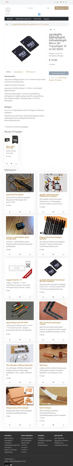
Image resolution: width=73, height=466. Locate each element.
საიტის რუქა (25, 443)
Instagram (24, 447)
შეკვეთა (46, 19)
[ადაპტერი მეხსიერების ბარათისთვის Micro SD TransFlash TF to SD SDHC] (25, 49)
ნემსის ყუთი (44, 365)
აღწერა (8, 72)
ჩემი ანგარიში (59, 438)
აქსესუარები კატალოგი (23, 19)
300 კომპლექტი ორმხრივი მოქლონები (19, 365)
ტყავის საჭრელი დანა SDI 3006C (17, 322)
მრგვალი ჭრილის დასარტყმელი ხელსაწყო (51, 238)
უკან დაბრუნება (26, 440)
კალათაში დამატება (58, 73)
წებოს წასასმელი (45, 408)
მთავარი (10, 19)
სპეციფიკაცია (18, 72)
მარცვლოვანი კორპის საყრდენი (17, 408)
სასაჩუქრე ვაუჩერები (45, 440)
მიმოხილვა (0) (31, 72)
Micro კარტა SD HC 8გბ (10, 147)
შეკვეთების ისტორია (61, 440)
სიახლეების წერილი (61, 445)
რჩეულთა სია (59, 443)
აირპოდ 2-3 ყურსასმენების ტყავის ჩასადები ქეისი (17, 238)
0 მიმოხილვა (62, 78)
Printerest (24, 450)
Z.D (13, 459)
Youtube (23, 452)
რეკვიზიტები (8, 452)
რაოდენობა (52, 64)
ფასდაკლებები (43, 445)
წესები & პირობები (10, 450)
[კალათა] (63, 2)
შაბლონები (37, 19)
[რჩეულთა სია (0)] (61, 2)
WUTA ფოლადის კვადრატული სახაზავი (50, 323)
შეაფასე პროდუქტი (55, 80)
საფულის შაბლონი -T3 (14, 280)
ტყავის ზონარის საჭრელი (15, 195)
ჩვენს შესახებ (8, 438)
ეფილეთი (41, 443)
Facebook (24, 445)
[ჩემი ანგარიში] (58, 2)
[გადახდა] (65, 2)
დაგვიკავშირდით (27, 438)
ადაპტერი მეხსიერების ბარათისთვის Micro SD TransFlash (30, 24)
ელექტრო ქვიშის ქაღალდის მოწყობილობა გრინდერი (49, 195)
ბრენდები (41, 438)
